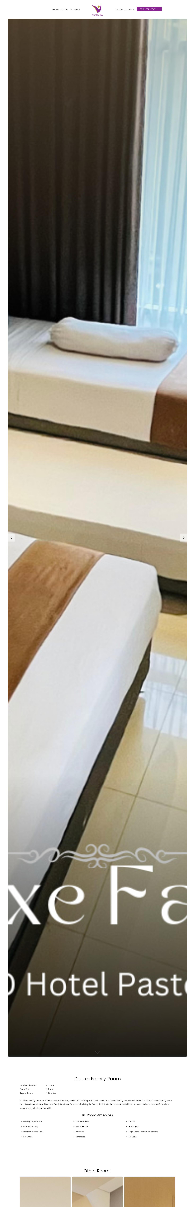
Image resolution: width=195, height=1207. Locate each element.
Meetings (75, 9)
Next (183, 538)
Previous (11, 538)
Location (130, 9)
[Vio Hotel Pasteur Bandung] (97, 9)
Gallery (119, 9)
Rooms (55, 9)
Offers (64, 9)
